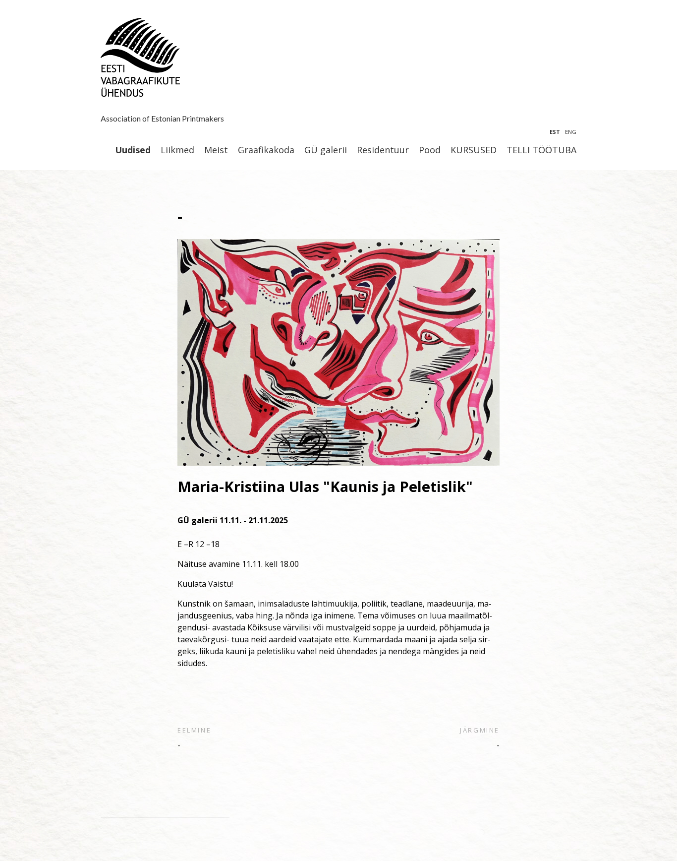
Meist (216, 150)
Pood (430, 150)
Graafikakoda (266, 150)
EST (555, 131)
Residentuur (383, 150)
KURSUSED (474, 150)
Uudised (133, 150)
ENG (570, 131)
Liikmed (177, 150)
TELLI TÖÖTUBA (541, 150)
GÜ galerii (325, 150)
